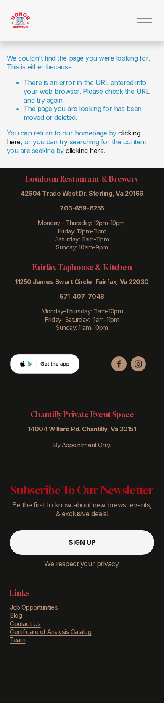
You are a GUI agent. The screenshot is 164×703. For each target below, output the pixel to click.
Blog (16, 615)
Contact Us (25, 624)
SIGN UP (82, 542)
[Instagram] (138, 363)
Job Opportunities (34, 607)
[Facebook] (119, 363)
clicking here (84, 150)
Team (17, 640)
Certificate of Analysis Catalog (50, 632)
